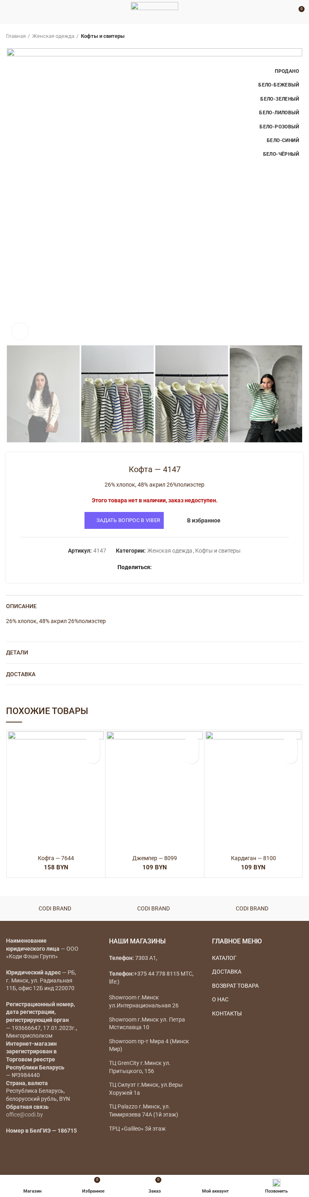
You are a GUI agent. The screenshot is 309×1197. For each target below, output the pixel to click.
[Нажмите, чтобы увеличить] (20, 331)
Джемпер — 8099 (154, 858)
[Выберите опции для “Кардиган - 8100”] (290, 756)
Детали (17, 652)
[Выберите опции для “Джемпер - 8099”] (192, 756)
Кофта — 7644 (56, 858)
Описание (21, 606)
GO (286, 12)
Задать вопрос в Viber (128, 520)
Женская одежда (53, 36)
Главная (16, 36)
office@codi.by (24, 1114)
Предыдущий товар (283, 36)
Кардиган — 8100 (253, 858)
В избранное (203, 520)
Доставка (20, 674)
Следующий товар (299, 36)
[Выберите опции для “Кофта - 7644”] (93, 756)
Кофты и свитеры (103, 36)
